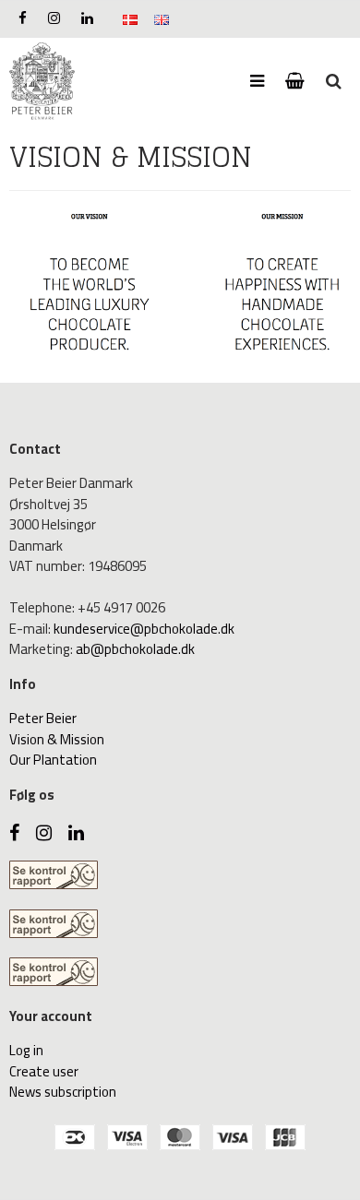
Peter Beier (43, 718)
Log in (26, 1050)
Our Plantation (53, 759)
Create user (43, 1071)
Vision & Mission (56, 739)
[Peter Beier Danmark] (42, 81)
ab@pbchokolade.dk (135, 649)
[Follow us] (54, 18)
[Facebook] (22, 18)
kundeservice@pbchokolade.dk (144, 628)
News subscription (62, 1091)
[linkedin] (87, 18)
